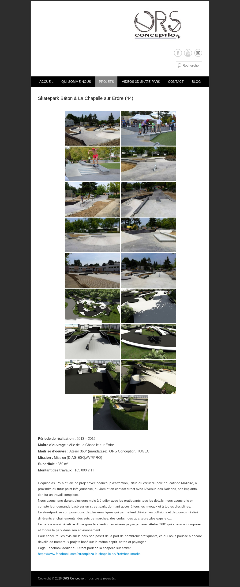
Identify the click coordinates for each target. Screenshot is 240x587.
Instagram (198, 53)
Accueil (46, 81)
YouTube (188, 53)
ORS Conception (74, 578)
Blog (196, 81)
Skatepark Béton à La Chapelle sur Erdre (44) (85, 98)
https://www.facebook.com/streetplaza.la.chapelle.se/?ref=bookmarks (89, 554)
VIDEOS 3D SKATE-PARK (141, 81)
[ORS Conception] (110, 25)
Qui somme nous (76, 81)
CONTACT (176, 81)
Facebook (178, 53)
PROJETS (106, 81)
